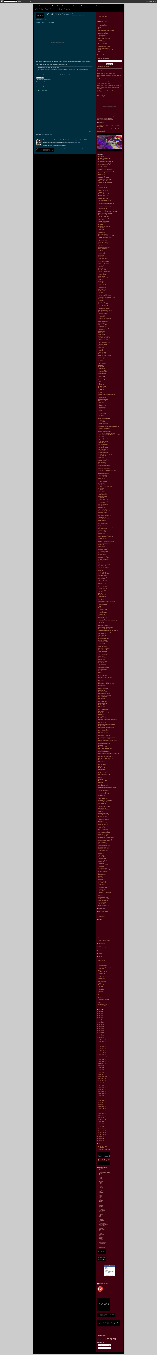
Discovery (98, 5)
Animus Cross (101, 184)
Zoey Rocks (101, 842)
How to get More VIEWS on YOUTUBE (106, 433)
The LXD (100, 745)
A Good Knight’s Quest (103, 164)
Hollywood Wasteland (103, 428)
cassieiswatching (102, 850)
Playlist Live (100, 607)
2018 (100, 1022)
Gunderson (100, 402)
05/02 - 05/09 (101, 1102)
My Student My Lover (103, 557)
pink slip (100, 890)
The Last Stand (101, 746)
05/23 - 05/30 (101, 1097)
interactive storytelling (103, 871)
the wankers (101, 902)
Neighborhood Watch (102, 567)
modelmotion (101, 889)
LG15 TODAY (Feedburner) (104, 1149)
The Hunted (100, 733)
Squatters (100, 659)
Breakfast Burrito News (103, 237)
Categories (47, 5)
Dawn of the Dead (102, 298)
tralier (109, 78)
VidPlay (99, 1002)
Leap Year (100, 491)
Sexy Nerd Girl (101, 635)
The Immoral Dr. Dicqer (103, 735)
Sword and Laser (102, 669)
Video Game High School (103, 805)
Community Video (66, 5)
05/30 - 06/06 (101, 1095)
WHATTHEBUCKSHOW (103, 809)
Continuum (100, 273)
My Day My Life (101, 549)
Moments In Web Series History (105, 541)
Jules (99, 970)
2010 (100, 1037)
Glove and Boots (102, 389)
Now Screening (101, 590)
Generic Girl (101, 376)
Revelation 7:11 (101, 989)
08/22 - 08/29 (101, 1072)
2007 (100, 1140)
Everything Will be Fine (103, 337)
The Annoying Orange (103, 693)
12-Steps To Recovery (103, 158)
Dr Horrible (100, 316)
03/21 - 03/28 (101, 1113)
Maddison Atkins (101, 513)
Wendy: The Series (102, 819)
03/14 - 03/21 (101, 1115)
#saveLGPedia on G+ (103, 33)
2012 (100, 1034)
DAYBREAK (100, 282)
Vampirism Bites (101, 801)
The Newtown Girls (102, 754)
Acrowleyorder (101, 174)
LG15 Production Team (103, 971)
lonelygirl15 (100, 881)
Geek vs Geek (101, 373)
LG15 (106, 1271)
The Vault (100, 777)
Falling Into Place (102, 344)
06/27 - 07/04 (101, 1087)
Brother (99, 963)
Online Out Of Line (102, 599)
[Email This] (36, 78)
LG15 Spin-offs (101, 973)
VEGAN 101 (101, 795)
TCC (99, 994)
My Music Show (101, 554)
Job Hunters (101, 462)
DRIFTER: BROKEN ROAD (104, 286)
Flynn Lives (100, 350)
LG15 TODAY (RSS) (102, 1146)
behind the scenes (102, 847)
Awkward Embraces (102, 198)
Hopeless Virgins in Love (103, 431)
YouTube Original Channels (104, 839)
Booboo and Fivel (102, 234)
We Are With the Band (103, 814)
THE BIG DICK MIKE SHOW (104, 677)
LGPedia (100, 488)
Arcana (99, 188)
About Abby (100, 172)
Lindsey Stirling (101, 502)
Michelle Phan (101, 525)
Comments (101, 1348)
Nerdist (99, 570)
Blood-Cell (100, 227)
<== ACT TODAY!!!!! (66, 14)
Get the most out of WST (103, 48)
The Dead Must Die (102, 709)
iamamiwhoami (101, 868)
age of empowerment (102, 845)
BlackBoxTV (101, 222)
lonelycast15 (101, 879)
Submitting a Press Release (104, 46)
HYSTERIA (100, 408)
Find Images (101, 968)
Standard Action (101, 661)
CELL (99, 245)
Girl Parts (100, 384)
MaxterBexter (101, 517)
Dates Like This (101, 294)
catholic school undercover (104, 852)
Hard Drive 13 (101, 415)
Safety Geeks (101, 622)
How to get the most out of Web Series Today (108, 434)
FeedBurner (106, 66)
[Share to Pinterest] (43, 78)
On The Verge (101, 594)
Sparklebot (100, 991)
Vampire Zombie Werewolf (104, 800)
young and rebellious (102, 905)
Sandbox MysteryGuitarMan (104, 627)
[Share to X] (40, 78)
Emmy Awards (101, 329)
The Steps (100, 766)
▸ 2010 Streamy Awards (102, 911)
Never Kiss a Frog (102, 572)
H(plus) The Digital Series (103, 404)
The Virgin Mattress (102, 784)
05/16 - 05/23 (101, 1098)
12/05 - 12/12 (101, 1045)
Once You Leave (102, 596)
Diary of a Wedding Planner (104, 310)
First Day (100, 345)
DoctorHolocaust (102, 313)
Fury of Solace (101, 363)
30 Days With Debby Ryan (104, 163)
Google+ (100, 28)
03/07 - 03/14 (101, 1117)
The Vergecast (101, 780)
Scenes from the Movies (103, 628)
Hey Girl (100, 420)
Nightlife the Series (102, 583)
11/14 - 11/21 (101, 1050)
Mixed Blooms (101, 538)
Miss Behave (101, 531)
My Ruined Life (101, 556)
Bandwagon (100, 205)
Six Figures (100, 643)
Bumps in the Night (102, 243)
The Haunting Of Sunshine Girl (105, 727)
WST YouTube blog (102, 43)
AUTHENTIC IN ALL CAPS (104, 169)
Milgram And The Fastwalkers (104, 526)
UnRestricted (101, 788)
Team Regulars (101, 691)
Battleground (101, 210)
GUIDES (100, 366)
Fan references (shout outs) (104, 967)
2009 (100, 1136)
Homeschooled (101, 429)
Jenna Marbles (101, 459)
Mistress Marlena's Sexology (104, 536)
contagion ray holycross (109, 73)
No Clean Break (101, 585)
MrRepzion (100, 546)
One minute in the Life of (103, 598)
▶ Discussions (101, 943)
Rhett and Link (101, 615)
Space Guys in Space (103, 653)
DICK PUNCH (101, 284)
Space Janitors (101, 654)
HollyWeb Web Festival (103, 423)
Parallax (100, 983)
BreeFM (100, 239)
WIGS (99, 811)
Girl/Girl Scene (101, 386)
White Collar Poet (102, 824)
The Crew (100, 704)
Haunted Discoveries (102, 417)
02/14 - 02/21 (101, 1123)
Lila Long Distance (102, 501)
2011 (100, 1035)
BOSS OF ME (101, 201)
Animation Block (101, 180)
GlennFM (100, 387)
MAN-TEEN (100, 507)
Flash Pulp (100, 347)
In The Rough (101, 446)
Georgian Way (101, 378)
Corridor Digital (101, 274)
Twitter (99, 27)
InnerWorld (100, 450)
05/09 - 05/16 (101, 1100)
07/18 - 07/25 (101, 1082)
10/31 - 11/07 (101, 1054)
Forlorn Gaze (101, 352)
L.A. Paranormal (101, 480)
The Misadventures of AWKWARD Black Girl (108, 753)
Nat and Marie (101, 565)
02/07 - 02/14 (101, 1124)
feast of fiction (101, 855)
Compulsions (101, 269)
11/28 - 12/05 (101, 1046)
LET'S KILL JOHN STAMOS (104, 486)
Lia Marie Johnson (102, 499)
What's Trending (101, 822)
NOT (99, 562)
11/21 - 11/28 (101, 1048)
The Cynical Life (101, 706)
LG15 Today (107, 1268)
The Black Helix (101, 696)
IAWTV (99, 439)
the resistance (111, 1271)
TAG (99, 672)
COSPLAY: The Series (103, 247)
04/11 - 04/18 (101, 1108)
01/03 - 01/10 (101, 1134)
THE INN (100, 680)
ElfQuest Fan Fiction (102, 328)
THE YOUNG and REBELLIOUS (105, 683)
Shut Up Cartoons (102, 641)
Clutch (99, 266)
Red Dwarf (100, 614)
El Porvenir (100, 323)
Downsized (100, 315)
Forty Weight (101, 353)
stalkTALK (100, 895)
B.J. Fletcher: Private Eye (103, 200)
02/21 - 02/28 (101, 1121)
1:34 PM (49, 79)
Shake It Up (100, 636)
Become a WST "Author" (103, 45)
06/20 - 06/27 (101, 1089)
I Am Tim (100, 436)
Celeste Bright (101, 255)
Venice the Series (102, 803)
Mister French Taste (102, 535)
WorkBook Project (102, 831)
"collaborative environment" (67, 13)
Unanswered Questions (103, 999)
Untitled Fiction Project (103, 793)
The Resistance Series (103, 759)
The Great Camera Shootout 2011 (105, 724)
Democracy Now (102, 303)
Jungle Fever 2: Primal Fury (104, 467)
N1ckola (100, 560)
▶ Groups (99, 953)
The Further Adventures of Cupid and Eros (107, 719)
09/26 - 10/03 (101, 1063)
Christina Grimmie (102, 261)
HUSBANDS (101, 407)
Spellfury (100, 656)
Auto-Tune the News (102, 193)
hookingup (100, 863)
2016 (100, 1026)
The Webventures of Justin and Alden (106, 787)
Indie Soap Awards (102, 449)
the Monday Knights (102, 898)
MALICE (100, 505)
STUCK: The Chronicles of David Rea (106, 620)
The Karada (100, 742)
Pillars (99, 606)
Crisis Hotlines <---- (102, 16)
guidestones (101, 858)
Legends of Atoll (101, 496)
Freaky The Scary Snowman (104, 355)
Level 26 (100, 497)
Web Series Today (102, 818)
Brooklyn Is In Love (102, 242)
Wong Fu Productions (103, 829)
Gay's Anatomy (101, 370)
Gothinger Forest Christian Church (105, 394)
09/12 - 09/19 (101, 1067)
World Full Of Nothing (103, 832)
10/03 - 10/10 (101, 1061)
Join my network (109, 1275)
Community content (102, 965)
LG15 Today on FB (102, 25)
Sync (99, 670)
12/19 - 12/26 (101, 1041)
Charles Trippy (101, 256)
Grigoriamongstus (102, 399)
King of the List (101, 475)
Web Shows (75, 5)
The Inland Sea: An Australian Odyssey (106, 737)
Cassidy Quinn (101, 253)
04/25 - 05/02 (101, 1104)
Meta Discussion (102, 523)
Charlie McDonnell (102, 258)
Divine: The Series (102, 311)
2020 (100, 1019)
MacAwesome (101, 509)
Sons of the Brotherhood (103, 648)
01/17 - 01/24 (101, 1130)
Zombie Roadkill (101, 843)
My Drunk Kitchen (102, 551)
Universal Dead (101, 792)
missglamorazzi (101, 887)
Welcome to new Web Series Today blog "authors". (58, 15)
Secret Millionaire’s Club (103, 632)
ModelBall (100, 539)
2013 (100, 1032)
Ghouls (99, 381)
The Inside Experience (103, 738)
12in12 (99, 958)
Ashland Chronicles (102, 190)
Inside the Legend (102, 452)
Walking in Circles (102, 813)
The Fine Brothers (102, 712)
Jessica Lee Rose (102, 460)
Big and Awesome (102, 214)
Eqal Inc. (100, 334)
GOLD (99, 365)
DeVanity (100, 300)
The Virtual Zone (101, 785)
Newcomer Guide (102, 981)
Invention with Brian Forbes (104, 454)
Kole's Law (100, 478)
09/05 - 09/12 (101, 1069)
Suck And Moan (101, 666)
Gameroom (100, 368)
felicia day (100, 856)
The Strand (100, 767)
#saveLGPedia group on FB (104, 32)
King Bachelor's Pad (102, 473)
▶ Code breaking (101, 947)
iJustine (100, 866)
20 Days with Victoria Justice (104, 161)
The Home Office (102, 732)
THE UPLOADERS (102, 682)
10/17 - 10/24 (101, 1058)
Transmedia (90, 5)
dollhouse (100, 853)
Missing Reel (101, 533)
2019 (100, 1021)
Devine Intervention (102, 305)
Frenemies (100, 358)
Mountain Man (101, 544)
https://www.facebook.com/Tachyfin (105, 119)
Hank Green (101, 413)
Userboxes (100, 1001)
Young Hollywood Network (104, 840)
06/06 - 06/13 (101, 1093)
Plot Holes (100, 986)
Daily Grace (100, 289)
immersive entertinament (103, 869)
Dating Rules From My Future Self (105, 297)
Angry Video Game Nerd (103, 179)
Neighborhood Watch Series (104, 568)
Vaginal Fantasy (101, 798)
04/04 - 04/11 (101, 1110)
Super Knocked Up (102, 667)
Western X (100, 821)
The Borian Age (101, 698)
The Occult (100, 997)
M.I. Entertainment (102, 504)
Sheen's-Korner (101, 640)
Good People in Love (102, 392)
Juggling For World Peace (104, 465)
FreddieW (100, 357)
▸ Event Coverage (101, 916)
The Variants (101, 775)
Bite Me (99, 219)
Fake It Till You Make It (103, 342)
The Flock (100, 714)
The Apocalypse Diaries (103, 695)
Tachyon (100, 992)
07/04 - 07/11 (101, 1085)
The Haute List (101, 729)
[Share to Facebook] (42, 78)
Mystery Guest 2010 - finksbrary (45, 23)
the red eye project (102, 900)
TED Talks (100, 674)
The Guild (100, 725)
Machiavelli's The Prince (103, 510)
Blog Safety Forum (102, 18)
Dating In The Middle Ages (104, 295)
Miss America (101, 530)
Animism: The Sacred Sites (104, 182)
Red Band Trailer (102, 612)
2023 (100, 1013)
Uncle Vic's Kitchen (102, 790)
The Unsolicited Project (103, 774)
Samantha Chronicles (103, 625)
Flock (99, 349)
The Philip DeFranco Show (104, 758)
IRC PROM (100, 442)
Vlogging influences (102, 1004)
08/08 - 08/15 (101, 1076)
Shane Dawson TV (102, 638)
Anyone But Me (101, 187)
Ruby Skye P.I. (101, 617)
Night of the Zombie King (103, 581)
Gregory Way (101, 397)
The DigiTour (101, 711)
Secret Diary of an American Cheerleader (107, 630)
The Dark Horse (101, 708)
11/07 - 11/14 (101, 1052)
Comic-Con (100, 268)
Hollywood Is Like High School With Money (107, 426)
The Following (101, 717)
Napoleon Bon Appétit (103, 564)
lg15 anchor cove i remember (114, 85)
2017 (100, 1024)
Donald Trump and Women (104, 940)
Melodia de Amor (101, 522)
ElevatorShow (101, 326)
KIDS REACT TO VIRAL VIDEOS (105, 470)
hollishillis (100, 861)
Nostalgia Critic (101, 588)
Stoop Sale (100, 662)
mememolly (100, 884)
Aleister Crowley (101, 962)
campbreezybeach (102, 848)
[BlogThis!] (38, 78)
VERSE (99, 797)
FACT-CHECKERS (102, 339)
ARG (39, 81)
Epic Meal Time (101, 331)
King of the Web (101, 476)
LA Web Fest (101, 483)
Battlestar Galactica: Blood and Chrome (107, 211)
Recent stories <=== (102, 41)
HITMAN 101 (101, 405)
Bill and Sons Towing (102, 218)
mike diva (100, 885)
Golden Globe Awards (103, 391)
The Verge (100, 779)
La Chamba (100, 489)
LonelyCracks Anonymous (104, 976)
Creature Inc (101, 276)
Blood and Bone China (103, 226)
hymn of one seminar (112, 81)
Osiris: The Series (102, 602)
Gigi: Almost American (103, 383)
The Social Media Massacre (104, 763)
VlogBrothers (101, 808)
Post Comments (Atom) (47, 134)
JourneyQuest (101, 463)
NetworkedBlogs (108, 1265)
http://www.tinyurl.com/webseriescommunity (73, 148)
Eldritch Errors (101, 324)
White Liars (100, 826)
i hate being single (102, 864)
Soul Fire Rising (101, 651)
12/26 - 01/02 (101, 1039)
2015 (100, 1028)
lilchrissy (100, 877)
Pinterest (100, 40)
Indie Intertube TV (102, 447)
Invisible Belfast (101, 455)
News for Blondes (102, 577)
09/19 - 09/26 (101, 1065)
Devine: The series (102, 306)
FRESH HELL (101, 340)
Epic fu (99, 332)
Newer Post (38, 131)
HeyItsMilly (100, 421)
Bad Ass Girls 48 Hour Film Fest (105, 203)
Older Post (91, 131)
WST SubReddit (101, 36)
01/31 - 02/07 (101, 1126)
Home (65, 131)
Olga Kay (100, 593)
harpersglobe (101, 860)
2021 (100, 1017)
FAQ (99, 51)
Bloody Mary (101, 229)
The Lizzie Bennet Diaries (103, 748)
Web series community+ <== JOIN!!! (106, 30)
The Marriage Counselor (103, 751)
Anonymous (100, 185)
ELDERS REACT (102, 321)
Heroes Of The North (103, 418)
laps (99, 876)
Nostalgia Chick (101, 586)
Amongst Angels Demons (103, 177)
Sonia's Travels (101, 646)
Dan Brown (100, 290)
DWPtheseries (101, 287)
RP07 (99, 611)
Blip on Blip (100, 224)
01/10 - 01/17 (101, 1132)
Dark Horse (100, 292)
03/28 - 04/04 (101, 1111)
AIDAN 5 (100, 167)
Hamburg (100, 410)
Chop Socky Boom (102, 260)
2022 (100, 1015)
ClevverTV (100, 265)
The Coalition (101, 701)
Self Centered (101, 633)
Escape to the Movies (103, 336)
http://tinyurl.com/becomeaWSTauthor (81, 139)
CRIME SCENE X (102, 248)
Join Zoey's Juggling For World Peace (106, 49)
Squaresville (101, 657)
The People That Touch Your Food (105, 756)
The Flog (100, 716)
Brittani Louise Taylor (102, 240)
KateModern (101, 472)
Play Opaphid (101, 984)
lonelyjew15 (100, 882)
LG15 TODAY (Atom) (103, 1147)
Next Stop (100, 578)
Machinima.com (101, 512)
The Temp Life (101, 772)
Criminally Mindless (102, 277)
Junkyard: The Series (103, 468)
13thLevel (100, 159)
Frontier (100, 360)
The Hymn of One (102, 996)
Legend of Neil (101, 494)
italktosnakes (101, 874)
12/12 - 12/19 (101, 1043)
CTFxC (99, 250)
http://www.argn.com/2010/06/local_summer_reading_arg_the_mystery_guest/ (55, 74)
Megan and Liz (101, 520)
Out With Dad (101, 604)
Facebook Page (101, 24)
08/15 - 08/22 (101, 1074)
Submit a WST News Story (104, 38)
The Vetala (100, 782)
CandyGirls (100, 252)
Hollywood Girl (101, 425)
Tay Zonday (100, 690)
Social (40, 5)
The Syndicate (101, 769)
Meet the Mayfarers (102, 518)
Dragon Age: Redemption (103, 318)
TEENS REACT (101, 675)
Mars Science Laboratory (103, 515)
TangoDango (101, 687)
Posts (100, 1345)
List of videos (101, 975)
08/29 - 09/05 (101, 1070)
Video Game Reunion (103, 806)
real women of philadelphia (104, 892)
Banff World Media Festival (104, 206)
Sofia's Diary (101, 645)
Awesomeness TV (102, 197)
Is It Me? (100, 457)
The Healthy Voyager (102, 730)
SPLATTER (100, 619)
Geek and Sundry (102, 371)
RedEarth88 (100, 988)
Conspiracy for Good (102, 271)
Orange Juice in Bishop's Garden (105, 601)
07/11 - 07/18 (101, 1084)
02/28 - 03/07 (101, 1119)
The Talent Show (102, 771)
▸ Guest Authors (100, 914)
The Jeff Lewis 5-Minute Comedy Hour (106, 740)
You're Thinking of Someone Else (105, 837)
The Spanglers (101, 764)
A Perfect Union (101, 166)
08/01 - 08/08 (101, 1078)
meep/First (100, 979)
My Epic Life (101, 552)
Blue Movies (101, 232)
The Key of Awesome (103, 743)
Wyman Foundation (102, 1005)
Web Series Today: (76, 142)
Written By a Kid (101, 835)
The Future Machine (102, 720)
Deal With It (100, 302)
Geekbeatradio (101, 374)
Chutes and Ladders (102, 263)
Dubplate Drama (101, 319)
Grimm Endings (101, 400)
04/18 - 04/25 (101, 1106)
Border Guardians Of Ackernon (105, 235)
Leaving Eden (101, 492)
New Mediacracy (102, 575)
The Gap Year (101, 722)
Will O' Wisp (100, 827)
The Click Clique (101, 699)
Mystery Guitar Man (102, 559)
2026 (100, 1011)
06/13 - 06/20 (101, 1091)
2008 (100, 1138)
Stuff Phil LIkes (101, 664)
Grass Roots (101, 395)
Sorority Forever (101, 649)
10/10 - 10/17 (101, 1059)
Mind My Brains (101, 528)
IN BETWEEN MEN (102, 441)
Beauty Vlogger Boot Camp (104, 213)
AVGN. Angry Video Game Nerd (105, 171)
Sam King (100, 624)
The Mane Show (101, 750)
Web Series (83, 5)
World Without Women (103, 834)
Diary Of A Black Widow (103, 308)
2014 (100, 1030)
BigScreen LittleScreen (103, 216)
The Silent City (101, 761)
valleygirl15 (100, 903)
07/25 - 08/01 (101, 1080)
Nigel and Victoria (102, 580)
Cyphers (100, 281)
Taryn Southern (101, 688)
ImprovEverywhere (102, 444)
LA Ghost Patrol (101, 481)
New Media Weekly (102, 573)
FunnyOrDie (101, 361)
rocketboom (100, 894)
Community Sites (56, 5)
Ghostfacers (101, 379)
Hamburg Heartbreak (103, 412)
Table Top (100, 685)
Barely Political (101, 208)
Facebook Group (102, 35)
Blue (99, 231)
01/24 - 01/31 (101, 1128)
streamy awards (101, 897)
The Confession (101, 703)
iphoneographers (102, 872)
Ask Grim (100, 192)
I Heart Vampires (102, 438)
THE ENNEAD (101, 678)
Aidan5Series (101, 176)
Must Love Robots (102, 547)
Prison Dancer (101, 609)
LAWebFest (100, 484)
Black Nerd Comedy (102, 221)
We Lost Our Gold (102, 816)
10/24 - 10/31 (101, 1056)
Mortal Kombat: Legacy (103, 543)
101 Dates (100, 156)
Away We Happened (102, 195)
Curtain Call (100, 279)
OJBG (99, 591)
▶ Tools (99, 950)
